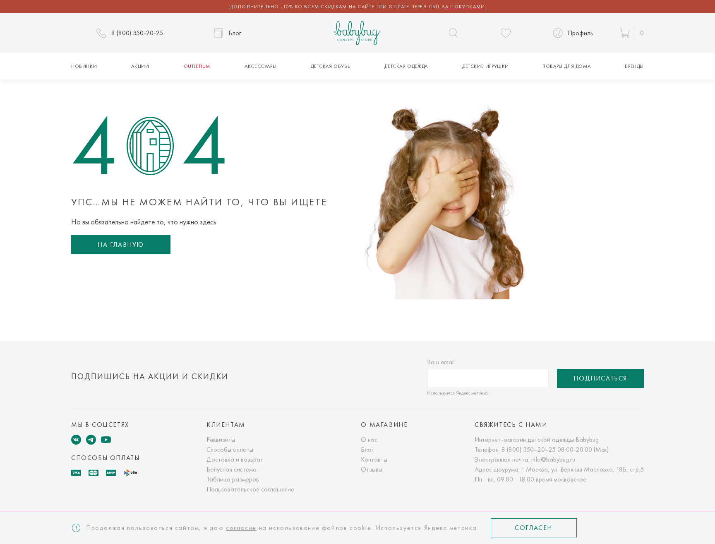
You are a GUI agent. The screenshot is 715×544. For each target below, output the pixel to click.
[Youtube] (106, 440)
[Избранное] (506, 33)
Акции (140, 66)
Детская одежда (405, 66)
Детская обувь (330, 66)
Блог (367, 449)
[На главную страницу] (357, 33)
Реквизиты (220, 439)
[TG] (91, 440)
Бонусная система (231, 469)
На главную (121, 244)
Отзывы (371, 469)
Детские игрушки (485, 66)
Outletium (197, 66)
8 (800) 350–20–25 (528, 449)
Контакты (374, 459)
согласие (241, 527)
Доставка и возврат (234, 459)
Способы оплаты (229, 449)
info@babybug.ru (553, 459)
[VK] (76, 440)
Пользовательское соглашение (250, 489)
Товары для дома (566, 66)
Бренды (634, 66)
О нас (369, 439)
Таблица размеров (232, 479)
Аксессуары (260, 66)
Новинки (84, 66)
